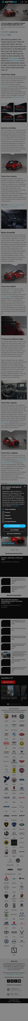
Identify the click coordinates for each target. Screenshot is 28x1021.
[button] (14, 534)
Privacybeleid (15, 506)
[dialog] (14, 510)
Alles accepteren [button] (15, 526)
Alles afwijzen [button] (14, 530)
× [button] (24, 486)
